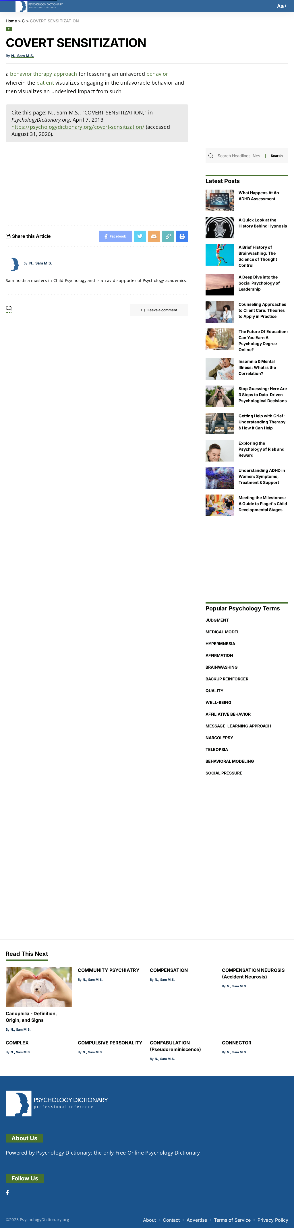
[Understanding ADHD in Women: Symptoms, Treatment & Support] (220, 478)
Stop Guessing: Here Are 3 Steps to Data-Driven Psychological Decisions (263, 394)
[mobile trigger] (11, 6)
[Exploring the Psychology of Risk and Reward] (220, 451)
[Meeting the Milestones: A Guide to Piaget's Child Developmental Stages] (220, 505)
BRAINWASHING (222, 667)
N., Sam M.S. (22, 56)
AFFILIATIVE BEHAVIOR (228, 714)
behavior (157, 73)
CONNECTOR (237, 1043)
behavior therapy (31, 73)
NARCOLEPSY (219, 737)
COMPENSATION (169, 970)
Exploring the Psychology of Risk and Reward (262, 449)
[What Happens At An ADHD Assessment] (220, 200)
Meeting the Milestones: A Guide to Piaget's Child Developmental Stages (263, 503)
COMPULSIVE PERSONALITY (110, 1043)
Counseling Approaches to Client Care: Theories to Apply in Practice (262, 310)
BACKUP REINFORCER (227, 678)
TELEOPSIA (217, 749)
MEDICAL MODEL (222, 631)
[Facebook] (7, 1193)
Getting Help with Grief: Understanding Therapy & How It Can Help (262, 421)
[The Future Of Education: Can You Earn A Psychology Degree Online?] (220, 339)
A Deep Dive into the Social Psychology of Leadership (259, 283)
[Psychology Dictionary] (39, 6)
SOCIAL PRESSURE (224, 772)
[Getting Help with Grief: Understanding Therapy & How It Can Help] (220, 423)
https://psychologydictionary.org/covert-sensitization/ (77, 126)
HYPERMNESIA (220, 643)
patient (45, 82)
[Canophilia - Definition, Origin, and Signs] (39, 987)
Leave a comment (162, 310)
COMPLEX (17, 1043)
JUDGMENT (217, 620)
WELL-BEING (218, 702)
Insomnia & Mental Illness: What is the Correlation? (257, 367)
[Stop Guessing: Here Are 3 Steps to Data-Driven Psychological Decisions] (220, 396)
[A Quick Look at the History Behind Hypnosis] (220, 227)
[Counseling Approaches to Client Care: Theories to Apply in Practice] (220, 312)
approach (65, 73)
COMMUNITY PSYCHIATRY (109, 970)
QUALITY (214, 690)
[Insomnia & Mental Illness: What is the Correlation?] (220, 369)
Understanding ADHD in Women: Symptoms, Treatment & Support (262, 476)
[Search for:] (240, 155)
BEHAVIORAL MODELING (230, 761)
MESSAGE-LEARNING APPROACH (238, 725)
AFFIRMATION (219, 655)
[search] (270, 6)
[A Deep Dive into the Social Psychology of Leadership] (220, 284)
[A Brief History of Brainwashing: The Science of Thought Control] (220, 255)
